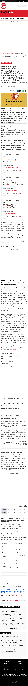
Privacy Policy (21, 674)
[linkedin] (26, 1)
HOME (3, 53)
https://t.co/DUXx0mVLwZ (10, 167)
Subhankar (5, 86)
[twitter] (19, 1)
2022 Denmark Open (12, 600)
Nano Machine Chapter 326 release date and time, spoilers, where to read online (12, 624)
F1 (16, 15)
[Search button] (26, 6)
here (15, 350)
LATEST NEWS (5, 633)
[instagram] (22, 1)
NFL (18, 18)
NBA (13, 15)
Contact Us (4, 1)
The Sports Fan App (16, 595)
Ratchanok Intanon (7, 603)
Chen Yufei (22, 600)
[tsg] (7, 6)
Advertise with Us (15, 675)
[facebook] (17, 1)
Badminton (21, 15)
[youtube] (24, 1)
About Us (4, 674)
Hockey (22, 18)
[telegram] (23, 669)
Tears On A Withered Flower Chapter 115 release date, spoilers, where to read (11, 615)
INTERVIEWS (19, 663)
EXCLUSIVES (6, 661)
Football (8, 15)
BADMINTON (10, 53)
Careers (25, 675)
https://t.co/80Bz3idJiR (9, 213)
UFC (14, 18)
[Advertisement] (14, 36)
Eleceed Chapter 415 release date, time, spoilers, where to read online (11, 610)
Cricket (3, 15)
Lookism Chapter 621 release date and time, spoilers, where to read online (12, 619)
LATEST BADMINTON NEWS (10, 607)
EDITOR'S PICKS (6, 663)
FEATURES (18, 661)
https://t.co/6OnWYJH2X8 (10, 190)
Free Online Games (6, 18)
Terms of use (4, 675)
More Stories (13, 628)
